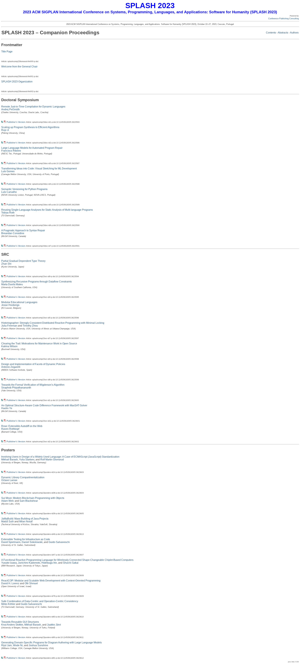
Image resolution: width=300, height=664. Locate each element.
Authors (294, 32)
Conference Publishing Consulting (283, 18)
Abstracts (283, 32)
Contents (271, 32)
